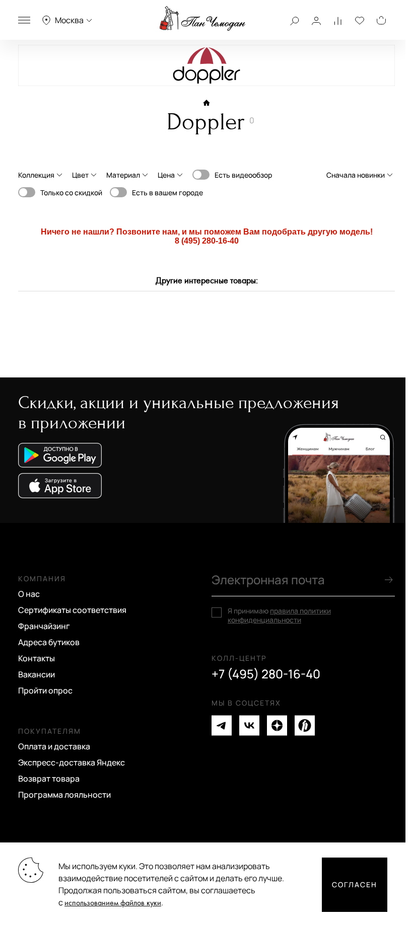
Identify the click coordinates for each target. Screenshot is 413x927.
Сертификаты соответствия (72, 609)
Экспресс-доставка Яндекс (71, 762)
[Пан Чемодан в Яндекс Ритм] (305, 725)
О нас (29, 593)
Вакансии (36, 674)
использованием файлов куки (112, 903)
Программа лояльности (64, 794)
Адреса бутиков (49, 642)
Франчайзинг (44, 626)
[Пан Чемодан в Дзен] (277, 725)
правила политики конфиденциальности (279, 615)
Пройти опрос (45, 690)
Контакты (36, 658)
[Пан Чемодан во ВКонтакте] (249, 725)
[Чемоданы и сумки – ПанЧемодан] (202, 18)
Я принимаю (279, 615)
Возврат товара (49, 778)
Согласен (354, 884)
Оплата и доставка (54, 746)
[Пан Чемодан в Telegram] (222, 725)
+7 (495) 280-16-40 (266, 674)
